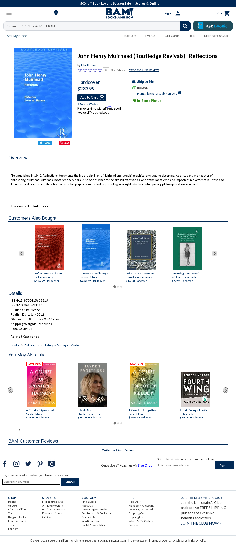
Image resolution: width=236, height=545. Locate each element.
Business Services (53, 509)
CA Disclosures (178, 540)
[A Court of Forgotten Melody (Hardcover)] (144, 385)
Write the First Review (144, 70)
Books (15, 345)
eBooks (13, 505)
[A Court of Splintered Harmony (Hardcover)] (41, 385)
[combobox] (100, 26)
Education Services (54, 513)
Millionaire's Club (216, 35)
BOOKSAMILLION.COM (113, 540)
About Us (87, 505)
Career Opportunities (95, 509)
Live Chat (145, 465)
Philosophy (31, 345)
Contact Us (88, 517)
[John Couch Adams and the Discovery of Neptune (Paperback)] (141, 250)
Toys (11, 525)
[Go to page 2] (118, 287)
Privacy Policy (197, 540)
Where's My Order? (141, 521)
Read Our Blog (90, 521)
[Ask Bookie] (213, 26)
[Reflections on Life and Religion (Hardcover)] (49, 247)
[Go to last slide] (21, 253)
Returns (134, 525)
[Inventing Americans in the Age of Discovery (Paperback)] (187, 248)
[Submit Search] (185, 26)
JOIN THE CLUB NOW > (201, 523)
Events (150, 35)
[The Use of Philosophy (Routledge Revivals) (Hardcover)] (96, 247)
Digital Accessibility (93, 525)
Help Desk (135, 501)
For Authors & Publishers (97, 513)
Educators (129, 35)
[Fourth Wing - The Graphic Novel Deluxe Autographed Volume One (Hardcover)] (195, 389)
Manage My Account (141, 505)
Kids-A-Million (17, 509)
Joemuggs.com (139, 540)
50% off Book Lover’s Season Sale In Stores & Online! (120, 3)
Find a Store (89, 501)
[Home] (118, 13)
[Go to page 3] (121, 287)
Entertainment (17, 521)
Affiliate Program (52, 505)
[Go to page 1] (114, 286)
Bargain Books (17, 517)
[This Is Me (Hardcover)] (92, 385)
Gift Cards (172, 35)
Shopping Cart (137, 513)
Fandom (13, 529)
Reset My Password (141, 509)
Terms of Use (158, 540)
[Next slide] (214, 253)
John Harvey (88, 65)
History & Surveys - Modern (62, 345)
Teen (11, 513)
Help (192, 35)
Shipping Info (136, 517)
